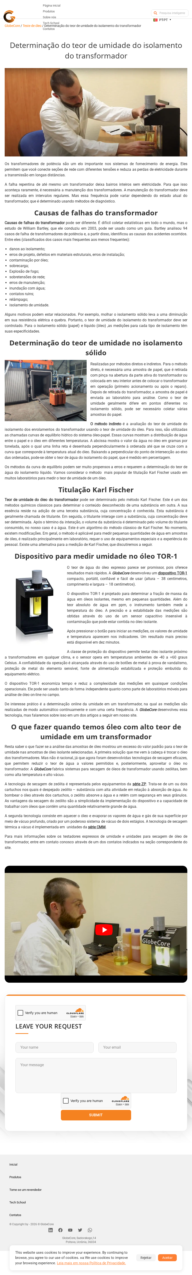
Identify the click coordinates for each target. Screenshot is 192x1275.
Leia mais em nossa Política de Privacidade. (91, 1263)
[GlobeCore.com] (9, 16)
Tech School (17, 1202)
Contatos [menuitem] (49, 29)
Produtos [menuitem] (49, 11)
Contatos (15, 1215)
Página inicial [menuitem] (51, 5)
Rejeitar (145, 1258)
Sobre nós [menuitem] (49, 17)
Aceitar (167, 1258)
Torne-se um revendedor (25, 1190)
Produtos (15, 1177)
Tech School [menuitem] (51, 23)
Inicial (13, 1164)
